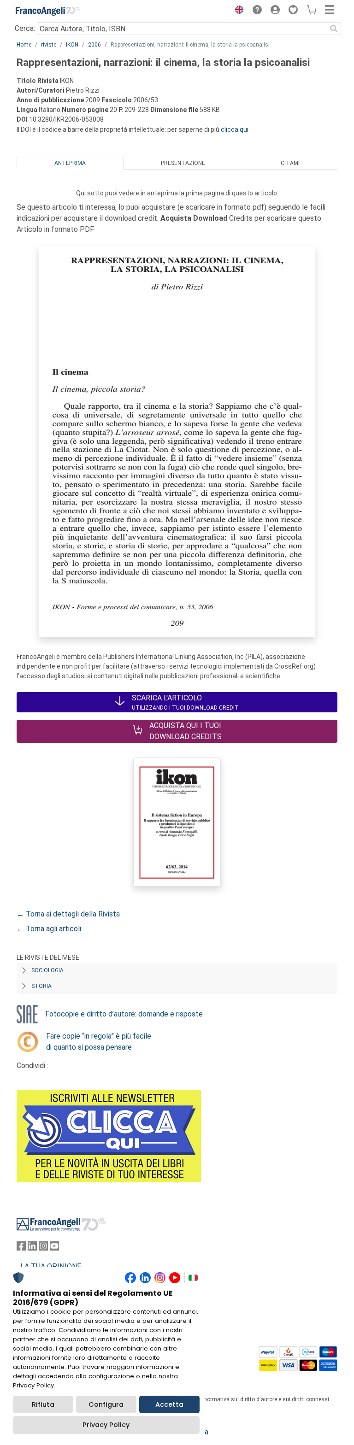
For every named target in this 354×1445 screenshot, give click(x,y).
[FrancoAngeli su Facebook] (21, 1248)
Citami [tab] (290, 163)
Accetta (169, 1404)
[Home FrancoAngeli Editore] (48, 11)
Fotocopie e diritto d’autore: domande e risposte (124, 1014)
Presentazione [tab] (183, 163)
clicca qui (234, 129)
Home (24, 44)
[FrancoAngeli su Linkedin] (32, 1248)
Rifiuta (43, 1404)
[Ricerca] (333, 28)
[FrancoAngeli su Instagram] (43, 1248)
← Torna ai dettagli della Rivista (68, 914)
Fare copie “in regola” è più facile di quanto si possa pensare (98, 1041)
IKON (72, 44)
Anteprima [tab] (70, 163)
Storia (41, 986)
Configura (106, 1404)
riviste (48, 44)
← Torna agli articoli (49, 928)
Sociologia (47, 970)
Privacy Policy (106, 1424)
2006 (94, 44)
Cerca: (25, 28)
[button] (237, 11)
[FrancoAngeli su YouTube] (54, 1248)
